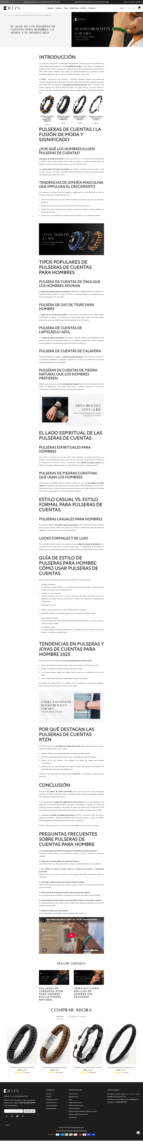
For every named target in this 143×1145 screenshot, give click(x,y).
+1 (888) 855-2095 (121, 1102)
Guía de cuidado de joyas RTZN (78, 1114)
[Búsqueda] (130, 8)
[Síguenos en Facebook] (6, 1116)
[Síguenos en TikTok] (22, 1116)
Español (122, 8)
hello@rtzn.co (133, 1099)
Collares (48, 1097)
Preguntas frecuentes (75, 1103)
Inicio (5, 15)
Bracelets (51, 8)
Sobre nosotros (73, 1094)
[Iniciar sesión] (134, 8)
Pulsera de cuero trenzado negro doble (22, 1068)
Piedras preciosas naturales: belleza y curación (83, 1111)
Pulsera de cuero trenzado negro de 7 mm (121, 1068)
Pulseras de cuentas (78, 1016)
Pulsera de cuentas (52, 1100)
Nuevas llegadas (51, 1109)
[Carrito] (138, 8)
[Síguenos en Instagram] (12, 1116)
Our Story (83, 8)
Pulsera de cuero (51, 1103)
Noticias (10, 15)
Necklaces (58, 8)
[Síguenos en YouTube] (17, 1116)
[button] (138, 1132)
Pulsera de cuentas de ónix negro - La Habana (88, 1068)
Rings (66, 8)
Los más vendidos (51, 1106)
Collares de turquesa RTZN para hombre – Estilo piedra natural (51, 994)
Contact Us (91, 8)
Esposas (59, 1016)
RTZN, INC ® (68, 1128)
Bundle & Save (74, 8)
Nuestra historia (73, 1097)
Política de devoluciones (76, 1106)
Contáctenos (72, 1117)
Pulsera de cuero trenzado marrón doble (55, 1068)
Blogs (70, 1100)
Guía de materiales (74, 1109)
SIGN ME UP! (29, 1111)
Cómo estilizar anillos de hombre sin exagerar (86, 993)
